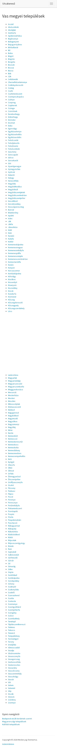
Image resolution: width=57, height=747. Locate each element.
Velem (10, 685)
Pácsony (11, 488)
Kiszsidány (12, 288)
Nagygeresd (13, 412)
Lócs (10, 311)
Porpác (11, 514)
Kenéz (11, 265)
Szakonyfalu (13, 589)
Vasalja (11, 650)
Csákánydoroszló (15, 85)
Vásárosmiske (14, 653)
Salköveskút (13, 554)
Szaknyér (12, 586)
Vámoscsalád (14, 647)
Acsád (10, 24)
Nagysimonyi (13, 424)
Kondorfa (12, 294)
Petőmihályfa (14, 505)
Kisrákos (12, 279)
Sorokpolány (13, 581)
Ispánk (11, 215)
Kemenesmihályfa (16, 250)
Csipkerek (12, 105)
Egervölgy (12, 128)
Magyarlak (12, 378)
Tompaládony (14, 636)
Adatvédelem (8, 744)
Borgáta (11, 62)
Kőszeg (11, 299)
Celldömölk (13, 79)
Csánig (11, 88)
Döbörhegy (13, 117)
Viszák (11, 694)
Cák (9, 76)
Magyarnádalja (14, 381)
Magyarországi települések (14, 721)
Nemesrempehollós (16, 456)
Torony (11, 641)
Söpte (10, 572)
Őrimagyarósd (14, 476)
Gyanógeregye (14, 166)
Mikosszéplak (14, 404)
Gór (9, 163)
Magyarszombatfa (16, 386)
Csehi (10, 91)
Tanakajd (12, 621)
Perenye (11, 499)
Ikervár (11, 209)
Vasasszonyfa (14, 656)
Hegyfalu (12, 183)
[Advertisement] (28, 342)
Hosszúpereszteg (16, 207)
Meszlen (11, 401)
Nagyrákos (12, 421)
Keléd (10, 241)
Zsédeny (12, 699)
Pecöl (10, 496)
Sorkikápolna (13, 578)
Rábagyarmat (14, 525)
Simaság (11, 566)
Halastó (11, 175)
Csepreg (12, 102)
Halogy (11, 178)
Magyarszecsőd (15, 383)
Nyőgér (11, 462)
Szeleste (12, 601)
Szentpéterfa (14, 610)
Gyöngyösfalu (14, 169)
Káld (10, 230)
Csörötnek (12, 111)
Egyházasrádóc (14, 137)
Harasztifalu (13, 180)
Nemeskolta (13, 447)
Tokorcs (11, 630)
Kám (10, 233)
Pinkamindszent (15, 508)
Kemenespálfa (14, 253)
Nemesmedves (14, 453)
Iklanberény (13, 212)
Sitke (10, 569)
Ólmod (11, 470)
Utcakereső (8, 3)
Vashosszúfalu (14, 662)
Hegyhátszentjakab (16, 192)
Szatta (11, 598)
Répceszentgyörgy (16, 543)
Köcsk (10, 291)
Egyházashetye (14, 131)
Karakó (11, 236)
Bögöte (11, 59)
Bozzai (11, 67)
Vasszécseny (14, 670)
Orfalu (10, 473)
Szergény (12, 612)
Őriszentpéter (14, 479)
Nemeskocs (13, 444)
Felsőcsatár (13, 140)
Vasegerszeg (14, 659)
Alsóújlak (12, 30)
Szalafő (11, 592)
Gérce (10, 157)
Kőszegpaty (13, 305)
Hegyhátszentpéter (16, 198)
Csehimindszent (15, 93)
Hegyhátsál (13, 189)
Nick (10, 459)
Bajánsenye (13, 38)
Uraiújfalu (12, 644)
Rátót (10, 537)
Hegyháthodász (15, 186)
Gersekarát (13, 160)
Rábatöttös (13, 531)
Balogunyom (13, 41)
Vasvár (11, 679)
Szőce (11, 615)
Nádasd (11, 410)
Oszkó (11, 485)
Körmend (12, 296)
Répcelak (12, 540)
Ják (9, 221)
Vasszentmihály (15, 673)
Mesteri (11, 398)
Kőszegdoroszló (15, 302)
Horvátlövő (13, 201)
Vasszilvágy (13, 676)
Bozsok (11, 64)
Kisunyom (12, 285)
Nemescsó (12, 439)
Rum (10, 549)
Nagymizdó (13, 418)
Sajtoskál (12, 552)
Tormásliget (13, 639)
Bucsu (10, 70)
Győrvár (11, 172)
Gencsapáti (13, 154)
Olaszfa (11, 465)
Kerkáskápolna (14, 273)
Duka (10, 125)
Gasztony (12, 151)
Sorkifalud (12, 575)
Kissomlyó (12, 282)
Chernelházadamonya (17, 82)
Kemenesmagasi (15, 247)
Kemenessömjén (15, 256)
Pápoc (10, 494)
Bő (9, 50)
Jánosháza (12, 227)
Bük (9, 73)
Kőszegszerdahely (16, 308)
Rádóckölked (14, 534)
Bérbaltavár (13, 47)
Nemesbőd (13, 436)
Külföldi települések (11, 724)
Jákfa (10, 224)
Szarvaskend (13, 595)
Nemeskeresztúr (15, 441)
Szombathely (14, 618)
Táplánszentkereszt (16, 624)
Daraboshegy (14, 114)
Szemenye (12, 604)
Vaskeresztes (14, 665)
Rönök (11, 546)
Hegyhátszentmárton (17, 195)
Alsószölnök (13, 27)
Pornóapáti (13, 511)
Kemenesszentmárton (18, 259)
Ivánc (10, 218)
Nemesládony (14, 450)
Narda (10, 433)
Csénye (11, 99)
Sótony (11, 583)
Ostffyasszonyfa (15, 482)
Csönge (11, 108)
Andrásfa (12, 33)
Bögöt (10, 56)
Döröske (11, 120)
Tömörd (11, 633)
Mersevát (12, 392)
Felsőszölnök (14, 149)
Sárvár (11, 560)
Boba (10, 53)
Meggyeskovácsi (15, 389)
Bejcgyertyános (15, 44)
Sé (9, 563)
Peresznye (13, 502)
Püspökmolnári (14, 520)
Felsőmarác (13, 146)
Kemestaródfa (14, 262)
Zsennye (12, 702)
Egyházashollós (15, 134)
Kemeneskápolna (15, 244)
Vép (9, 691)
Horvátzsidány (14, 204)
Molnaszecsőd (14, 407)
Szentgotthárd (14, 607)
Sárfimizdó (13, 557)
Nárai (10, 430)
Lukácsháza (13, 375)
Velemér (11, 688)
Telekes (11, 627)
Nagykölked (13, 415)
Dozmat (11, 122)
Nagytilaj (11, 427)
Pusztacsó (12, 523)
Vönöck (11, 697)
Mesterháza (13, 395)
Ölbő (10, 467)
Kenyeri (11, 267)
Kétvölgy (12, 276)
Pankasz (11, 491)
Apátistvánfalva (15, 36)
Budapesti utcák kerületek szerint (17, 718)
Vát (9, 682)
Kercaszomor (14, 270)
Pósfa (10, 517)
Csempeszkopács (16, 96)
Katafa (11, 238)
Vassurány (12, 668)
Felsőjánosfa (13, 143)
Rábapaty (12, 528)
